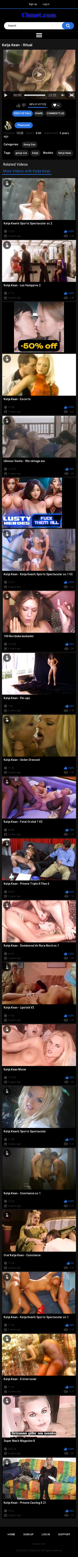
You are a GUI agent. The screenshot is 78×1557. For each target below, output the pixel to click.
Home (11, 1534)
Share (39, 113)
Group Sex (30, 144)
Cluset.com (35, 1550)
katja (35, 153)
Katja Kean (64, 153)
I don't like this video (24, 105)
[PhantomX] (8, 125)
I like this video (18, 105)
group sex (21, 153)
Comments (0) (55, 113)
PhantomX (24, 125)
